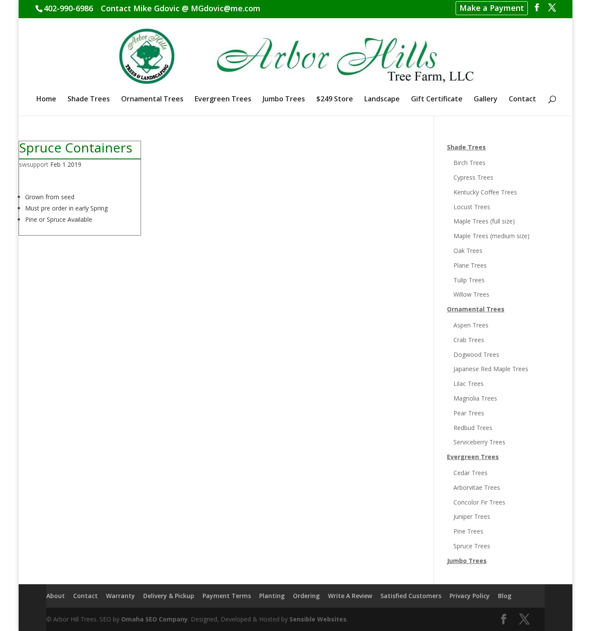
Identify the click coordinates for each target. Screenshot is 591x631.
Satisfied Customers (410, 596)
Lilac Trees (468, 383)
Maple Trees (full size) (484, 221)
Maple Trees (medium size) (491, 236)
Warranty (120, 596)
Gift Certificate (437, 100)
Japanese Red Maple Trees (490, 369)
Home (46, 100)
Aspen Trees (470, 325)
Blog (504, 596)
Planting (272, 596)
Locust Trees (471, 207)
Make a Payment (491, 8)
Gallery (486, 100)
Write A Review (350, 596)
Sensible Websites (318, 619)
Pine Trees (468, 531)
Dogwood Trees (476, 354)
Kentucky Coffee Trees (485, 192)
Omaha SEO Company (154, 619)
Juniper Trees (471, 516)
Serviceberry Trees (479, 442)
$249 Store (334, 100)
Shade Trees (88, 100)
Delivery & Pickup (168, 596)
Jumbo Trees (284, 100)
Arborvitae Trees (476, 487)
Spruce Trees (471, 546)
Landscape (382, 100)
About (55, 596)
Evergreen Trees (223, 100)
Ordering (306, 596)
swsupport (33, 164)
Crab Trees (468, 340)
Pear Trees (468, 413)
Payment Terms (226, 596)
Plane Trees (470, 265)
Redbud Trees (472, 428)
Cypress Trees (473, 177)
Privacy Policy (470, 596)
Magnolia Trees (475, 398)
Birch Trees (469, 163)
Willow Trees (471, 294)
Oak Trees (467, 250)
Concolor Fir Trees (479, 502)
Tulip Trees (469, 280)
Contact (522, 100)
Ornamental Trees (152, 100)
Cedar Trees (470, 473)
